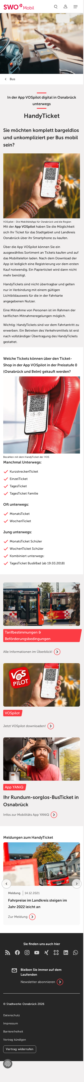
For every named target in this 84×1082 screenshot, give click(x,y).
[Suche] (56, 6)
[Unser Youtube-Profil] (37, 952)
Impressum (10, 1023)
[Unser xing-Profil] (46, 952)
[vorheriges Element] (6, 884)
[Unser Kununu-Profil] (56, 952)
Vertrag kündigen (14, 1039)
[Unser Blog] (8, 952)
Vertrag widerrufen (20, 1049)
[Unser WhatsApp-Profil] (75, 952)
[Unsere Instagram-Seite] (27, 952)
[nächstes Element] (77, 884)
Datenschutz (11, 1015)
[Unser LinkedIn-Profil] (66, 952)
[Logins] (65, 6)
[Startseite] (19, 6)
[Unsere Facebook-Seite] (17, 952)
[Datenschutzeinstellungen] (7, 1063)
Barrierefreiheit (13, 1031)
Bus (12, 79)
